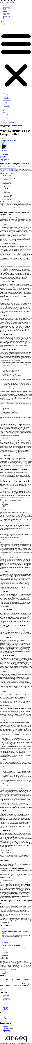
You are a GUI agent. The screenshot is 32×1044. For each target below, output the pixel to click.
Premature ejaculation (17, 125)
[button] (16, 60)
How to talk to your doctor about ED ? (12, 945)
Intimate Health (6, 8)
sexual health (11, 217)
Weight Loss (6, 5)
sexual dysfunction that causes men (8, 168)
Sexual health (7, 125)
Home (1, 125)
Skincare (5, 11)
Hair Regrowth (6, 7)
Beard (4, 9)
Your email (2, 971)
